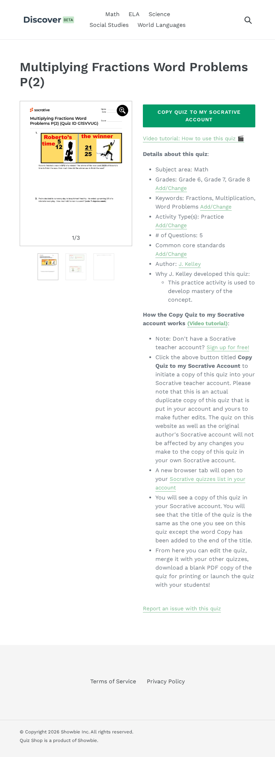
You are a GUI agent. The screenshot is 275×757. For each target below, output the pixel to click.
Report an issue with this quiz (182, 608)
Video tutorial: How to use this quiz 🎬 (193, 138)
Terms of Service (113, 681)
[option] (76, 173)
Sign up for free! (228, 347)
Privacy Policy (166, 681)
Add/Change (171, 188)
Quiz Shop (31, 740)
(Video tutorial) (207, 323)
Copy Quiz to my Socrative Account (199, 115)
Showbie (87, 740)
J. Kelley (190, 264)
